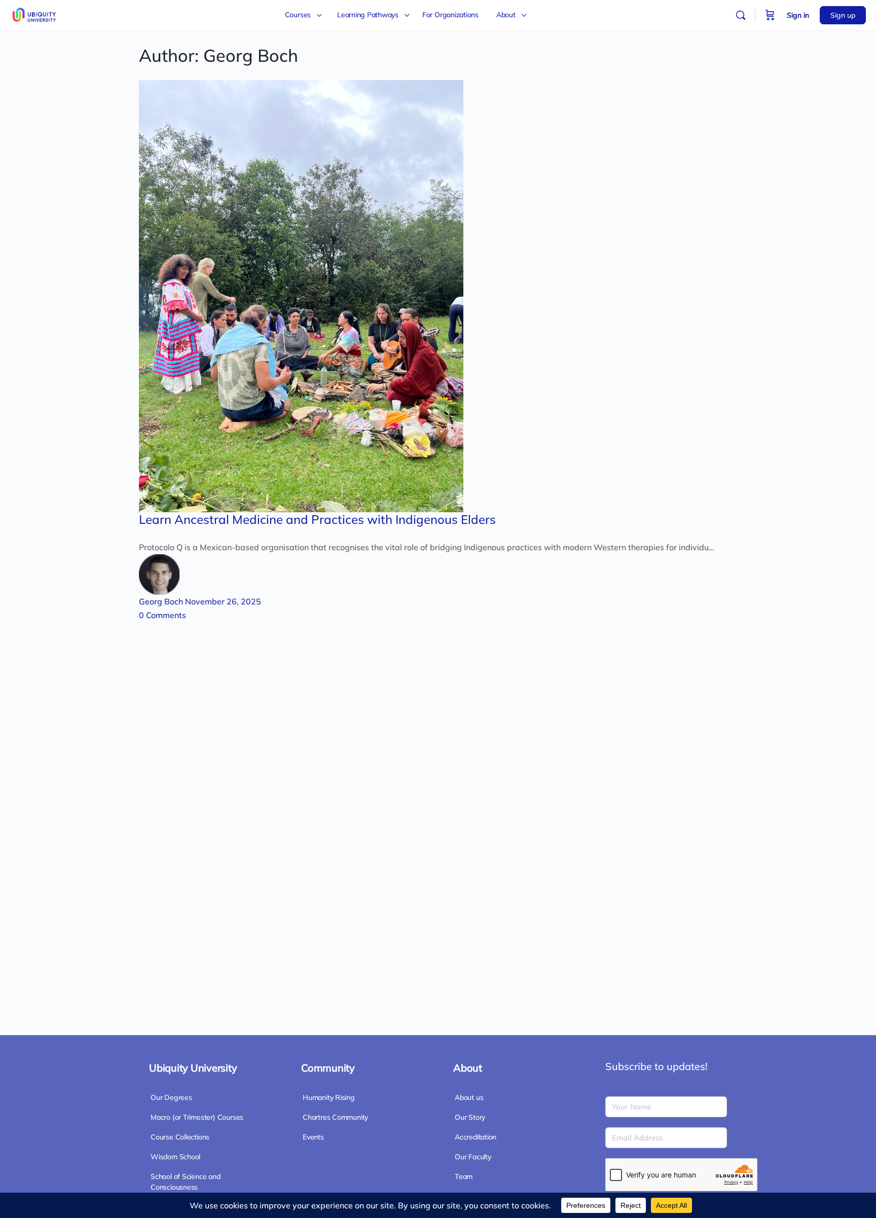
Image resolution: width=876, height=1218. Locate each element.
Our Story (470, 1117)
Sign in (798, 15)
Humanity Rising (329, 1097)
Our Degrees (171, 1097)
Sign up (842, 15)
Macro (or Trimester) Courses (197, 1117)
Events (313, 1136)
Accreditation (475, 1136)
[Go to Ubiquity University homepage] (35, 13)
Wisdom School (175, 1156)
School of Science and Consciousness (186, 1182)
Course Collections (180, 1136)
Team (463, 1176)
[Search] (741, 15)
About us (469, 1097)
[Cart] (770, 15)
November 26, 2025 (223, 601)
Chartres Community (335, 1117)
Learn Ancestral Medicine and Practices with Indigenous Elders (317, 519)
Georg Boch (162, 601)
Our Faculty (473, 1156)
